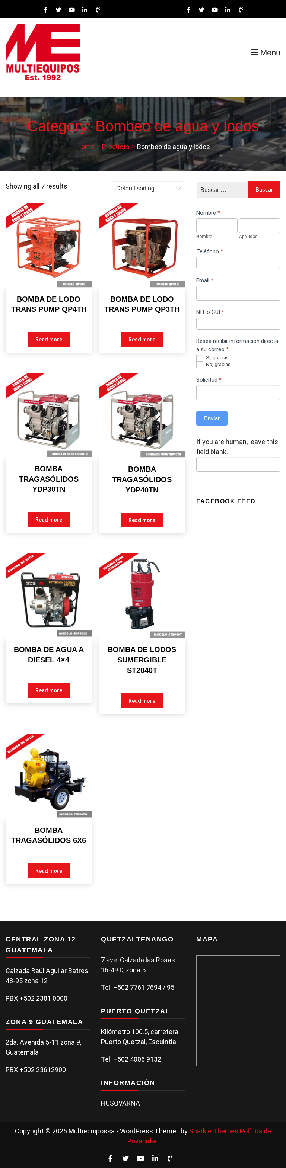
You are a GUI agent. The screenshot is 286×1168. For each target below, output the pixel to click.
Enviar (212, 418)
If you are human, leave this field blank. (237, 447)
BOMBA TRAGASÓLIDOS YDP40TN (142, 479)
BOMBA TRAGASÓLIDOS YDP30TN (49, 479)
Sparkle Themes (213, 1131)
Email (204, 280)
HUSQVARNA (120, 1103)
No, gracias (218, 364)
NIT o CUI (210, 312)
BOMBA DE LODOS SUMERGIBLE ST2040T (142, 659)
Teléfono (209, 251)
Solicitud (209, 379)
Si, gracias (217, 357)
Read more (48, 340)
